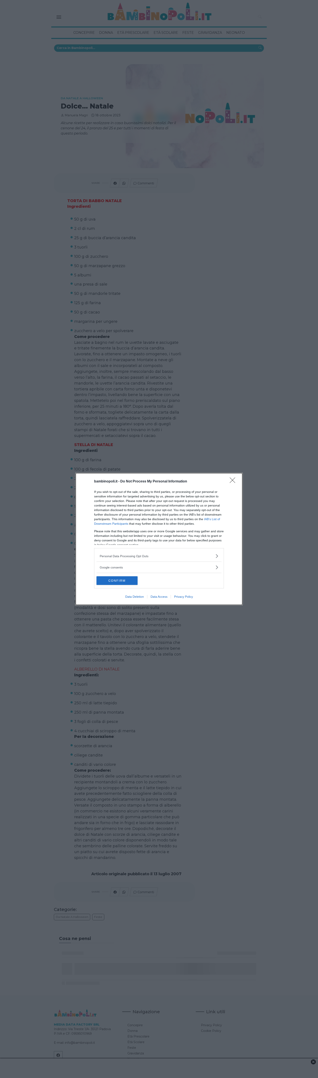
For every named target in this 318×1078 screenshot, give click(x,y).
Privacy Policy (183, 596)
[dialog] (159, 539)
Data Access (159, 596)
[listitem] (159, 556)
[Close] (234, 481)
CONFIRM (117, 580)
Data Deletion (134, 596)
